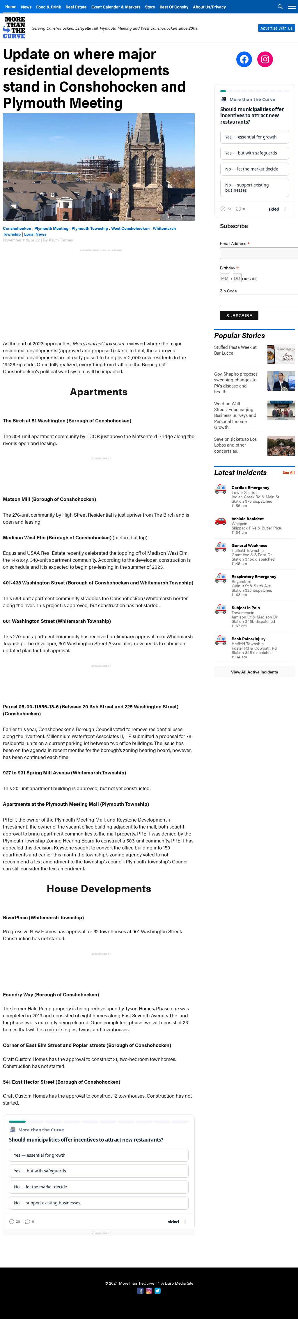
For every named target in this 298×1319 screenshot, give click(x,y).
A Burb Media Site (177, 1283)
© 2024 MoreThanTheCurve (130, 1283)
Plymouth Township (90, 228)
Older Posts (99, 1248)
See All (289, 472)
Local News (35, 234)
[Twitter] (158, 1290)
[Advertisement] (100, 294)
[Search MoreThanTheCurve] (280, 7)
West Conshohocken (130, 228)
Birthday (229, 268)
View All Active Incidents (254, 672)
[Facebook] (140, 1290)
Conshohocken (17, 228)
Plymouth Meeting (51, 228)
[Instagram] (149, 1290)
